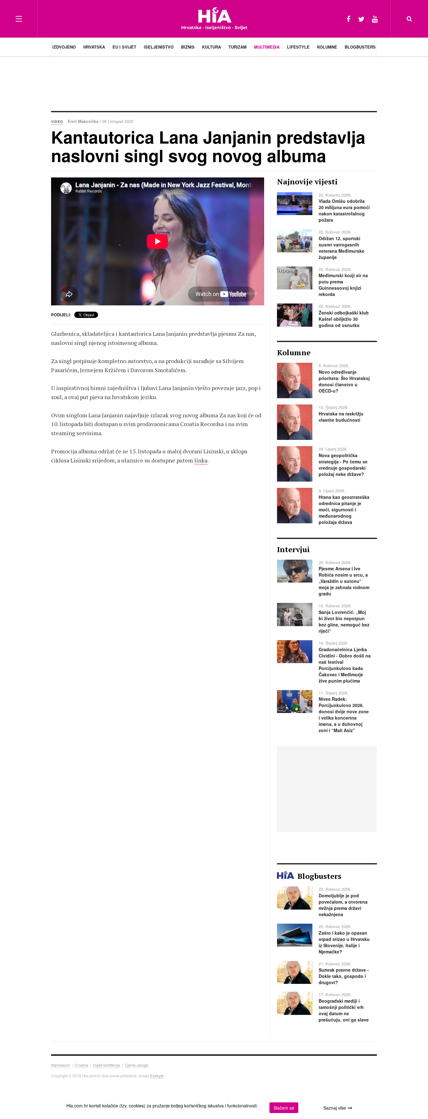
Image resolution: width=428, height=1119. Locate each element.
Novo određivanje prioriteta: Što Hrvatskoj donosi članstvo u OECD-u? (344, 381)
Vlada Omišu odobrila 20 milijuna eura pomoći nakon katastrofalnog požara (344, 210)
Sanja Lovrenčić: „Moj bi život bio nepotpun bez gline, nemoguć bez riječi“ (344, 621)
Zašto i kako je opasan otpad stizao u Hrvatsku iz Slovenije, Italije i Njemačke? (344, 942)
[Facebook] (349, 19)
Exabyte (157, 1075)
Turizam (237, 47)
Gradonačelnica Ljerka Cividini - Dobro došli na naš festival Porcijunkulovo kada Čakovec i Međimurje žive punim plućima (345, 665)
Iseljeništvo (159, 47)
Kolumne (327, 47)
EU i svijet (124, 47)
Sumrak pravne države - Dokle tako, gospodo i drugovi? (344, 976)
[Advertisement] (214, 83)
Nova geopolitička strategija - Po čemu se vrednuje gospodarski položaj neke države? (343, 464)
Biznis (188, 47)
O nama (81, 1065)
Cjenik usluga (136, 1065)
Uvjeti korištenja (106, 1065)
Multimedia (266, 47)
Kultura (211, 47)
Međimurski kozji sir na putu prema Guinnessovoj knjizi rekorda (343, 284)
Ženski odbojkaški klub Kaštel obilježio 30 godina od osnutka (344, 318)
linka (200, 460)
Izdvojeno (64, 47)
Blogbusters (360, 47)
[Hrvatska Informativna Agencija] (214, 18)
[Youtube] (375, 19)
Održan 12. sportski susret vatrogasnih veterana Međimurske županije (341, 247)
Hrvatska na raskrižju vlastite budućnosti (341, 416)
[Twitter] (361, 19)
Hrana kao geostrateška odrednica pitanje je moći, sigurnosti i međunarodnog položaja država (344, 509)
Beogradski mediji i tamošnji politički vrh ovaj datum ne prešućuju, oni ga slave (344, 1010)
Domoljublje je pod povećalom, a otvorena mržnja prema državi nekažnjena (343, 904)
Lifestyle (298, 47)
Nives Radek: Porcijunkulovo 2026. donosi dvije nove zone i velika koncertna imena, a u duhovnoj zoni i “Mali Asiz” (344, 714)
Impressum (60, 1065)
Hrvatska (94, 47)
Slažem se (284, 1108)
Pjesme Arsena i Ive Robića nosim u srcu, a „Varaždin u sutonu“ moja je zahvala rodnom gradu (344, 581)
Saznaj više (334, 1108)
